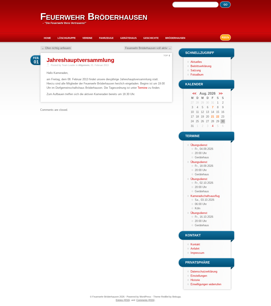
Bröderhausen (175, 38)
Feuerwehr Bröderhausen (93, 16)
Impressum (197, 252)
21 (212, 116)
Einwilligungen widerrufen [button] (206, 284)
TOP (165, 55)
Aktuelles (196, 61)
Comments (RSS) (145, 300)
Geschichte (151, 38)
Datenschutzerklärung (204, 271)
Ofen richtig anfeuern (56, 48)
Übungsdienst (199, 145)
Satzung (196, 70)
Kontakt (195, 244)
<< (194, 93)
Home (47, 38)
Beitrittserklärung (201, 66)
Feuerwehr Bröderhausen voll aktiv (148, 48)
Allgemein (84, 65)
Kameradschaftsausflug (205, 196)
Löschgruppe (67, 38)
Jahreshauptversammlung (80, 60)
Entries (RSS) (123, 300)
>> (221, 93)
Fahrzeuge (106, 38)
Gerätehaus (128, 38)
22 (217, 116)
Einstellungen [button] (199, 275)
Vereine (87, 38)
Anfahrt (195, 248)
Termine (142, 87)
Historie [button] (195, 280)
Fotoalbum (197, 74)
